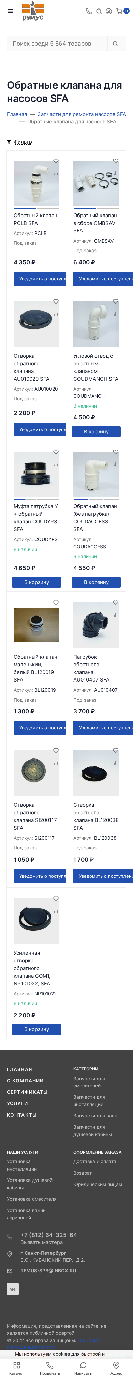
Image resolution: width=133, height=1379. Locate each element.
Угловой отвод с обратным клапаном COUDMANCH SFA (95, 367)
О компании (25, 1080)
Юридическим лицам (97, 1184)
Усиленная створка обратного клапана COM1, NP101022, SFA (32, 968)
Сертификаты (27, 1092)
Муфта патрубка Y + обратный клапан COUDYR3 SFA (36, 518)
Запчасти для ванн (95, 1115)
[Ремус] (33, 11)
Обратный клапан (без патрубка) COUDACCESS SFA (95, 518)
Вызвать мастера (41, 1242)
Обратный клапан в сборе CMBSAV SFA (95, 223)
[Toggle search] (99, 10)
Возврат (82, 1173)
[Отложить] (55, 161)
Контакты (22, 1115)
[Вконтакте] (13, 1289)
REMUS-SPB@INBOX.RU (48, 1270)
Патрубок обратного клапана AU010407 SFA (91, 668)
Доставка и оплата (94, 1161)
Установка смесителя (32, 1199)
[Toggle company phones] (89, 10)
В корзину (96, 431)
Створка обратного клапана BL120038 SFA (96, 816)
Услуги (17, 1103)
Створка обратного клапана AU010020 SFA (31, 367)
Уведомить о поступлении (48, 278)
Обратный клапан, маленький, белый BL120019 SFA (36, 668)
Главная (19, 1069)
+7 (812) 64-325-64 (48, 1234)
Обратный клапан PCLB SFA (35, 219)
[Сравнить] (55, 173)
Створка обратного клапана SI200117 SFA (35, 816)
